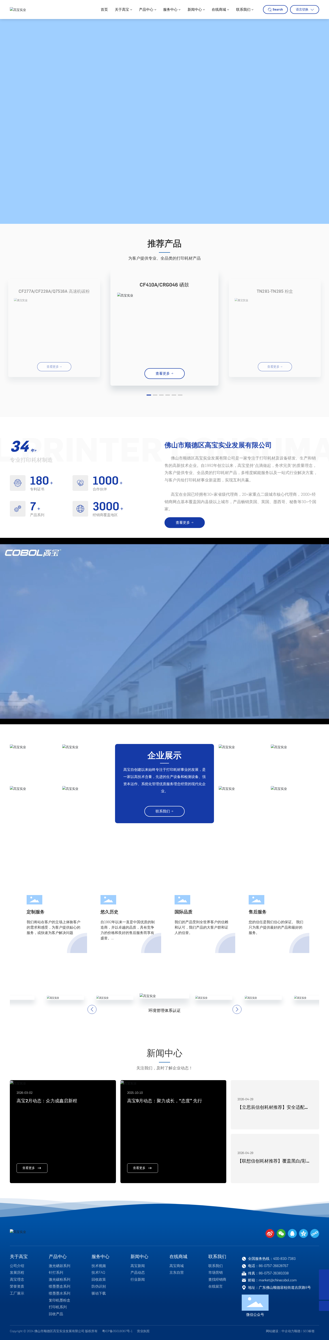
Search (278, 9)
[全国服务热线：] (324, 1274)
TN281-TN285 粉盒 (275, 291)
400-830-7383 (284, 1259)
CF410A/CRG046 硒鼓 (164, 285)
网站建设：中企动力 (280, 1331)
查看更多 (28, 1168)
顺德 (297, 1331)
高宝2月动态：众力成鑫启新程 (47, 1100)
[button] (92, 1009)
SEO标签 (309, 1331)
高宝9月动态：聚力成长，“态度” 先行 (164, 1100)
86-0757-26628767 (273, 1266)
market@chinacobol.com (278, 1280)
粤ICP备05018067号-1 (117, 1331)
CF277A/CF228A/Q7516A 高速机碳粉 (54, 291)
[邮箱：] (324, 1285)
